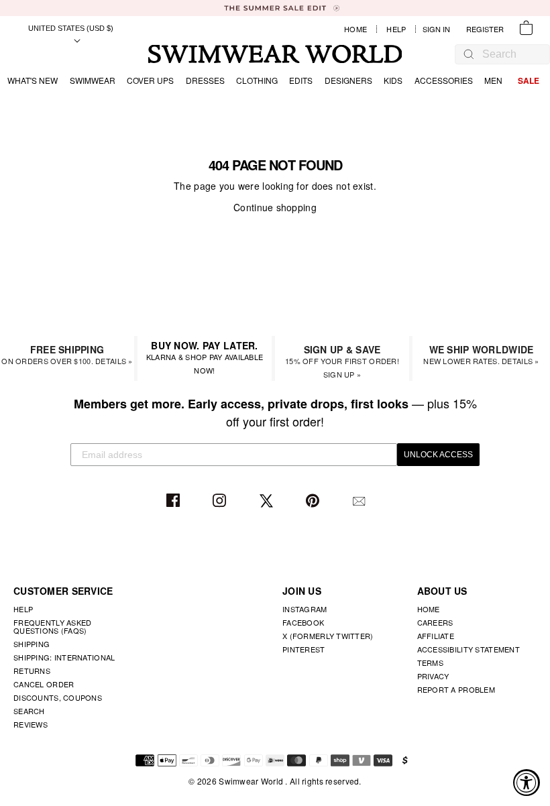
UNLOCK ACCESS (438, 454)
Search (29, 710)
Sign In (440, 29)
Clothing (257, 80)
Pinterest (314, 501)
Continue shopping (275, 207)
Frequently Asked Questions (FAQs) (52, 626)
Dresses (205, 80)
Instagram (221, 501)
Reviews (30, 724)
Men (493, 80)
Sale (528, 80)
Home (355, 29)
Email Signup (360, 501)
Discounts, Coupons (57, 697)
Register (485, 29)
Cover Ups (150, 80)
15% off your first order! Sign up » (342, 361)
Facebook (174, 501)
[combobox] (509, 54)
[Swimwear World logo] (275, 54)
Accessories (444, 80)
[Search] (469, 53)
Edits (301, 80)
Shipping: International (64, 657)
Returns (31, 670)
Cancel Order (43, 684)
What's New (32, 80)
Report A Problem (456, 689)
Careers (435, 622)
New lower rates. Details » (481, 354)
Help (396, 29)
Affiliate (436, 635)
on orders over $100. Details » (66, 354)
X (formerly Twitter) (328, 635)
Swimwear (92, 80)
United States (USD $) (70, 28)
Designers (348, 80)
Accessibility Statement (468, 649)
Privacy (433, 676)
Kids (393, 80)
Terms (430, 662)
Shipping (31, 643)
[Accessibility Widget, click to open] (526, 782)
